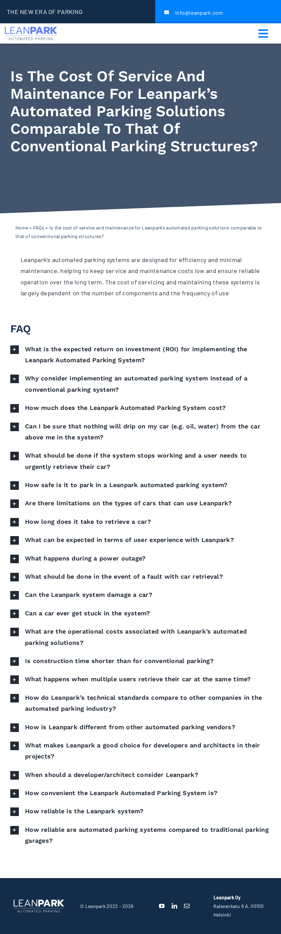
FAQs (38, 227)
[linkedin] (174, 906)
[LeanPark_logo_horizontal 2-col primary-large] (31, 26)
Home (21, 227)
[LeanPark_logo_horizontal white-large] (39, 899)
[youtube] (161, 906)
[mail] (187, 906)
